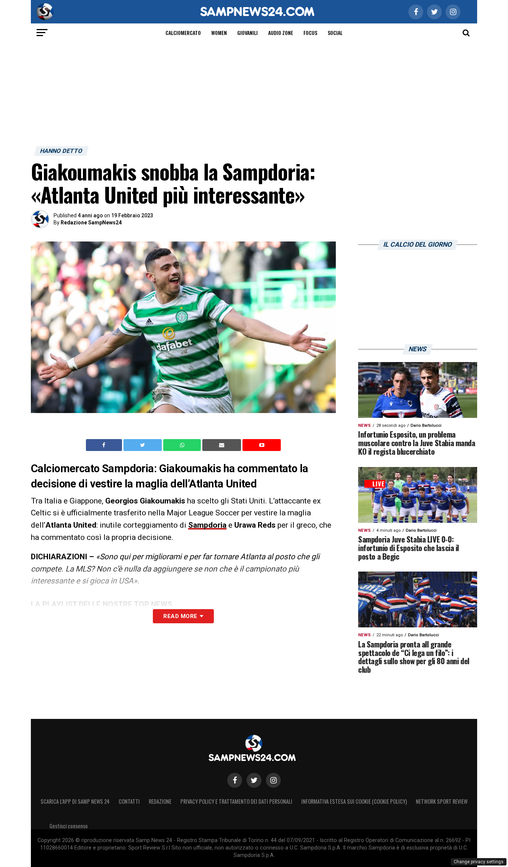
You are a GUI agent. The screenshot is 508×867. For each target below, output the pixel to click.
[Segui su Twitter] (254, 780)
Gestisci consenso (68, 826)
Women (219, 32)
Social (335, 32)
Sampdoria (207, 525)
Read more (180, 616)
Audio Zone (280, 32)
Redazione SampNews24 (91, 222)
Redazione (160, 801)
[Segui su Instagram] (273, 780)
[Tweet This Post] (143, 445)
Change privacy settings (479, 861)
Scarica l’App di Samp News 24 (75, 801)
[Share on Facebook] (105, 445)
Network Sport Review (441, 801)
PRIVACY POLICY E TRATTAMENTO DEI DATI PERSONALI (236, 801)
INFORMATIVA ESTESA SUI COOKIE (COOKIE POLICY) (354, 801)
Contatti (129, 801)
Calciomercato (183, 32)
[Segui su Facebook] (234, 780)
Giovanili (247, 32)
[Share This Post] (183, 445)
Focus (310, 32)
